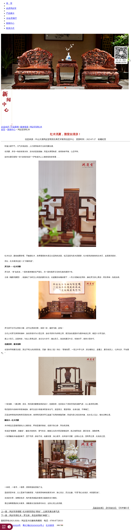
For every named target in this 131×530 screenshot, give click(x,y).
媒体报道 (24, 127)
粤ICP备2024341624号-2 (33, 525)
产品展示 (10, 13)
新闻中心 (10, 23)
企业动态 (5, 127)
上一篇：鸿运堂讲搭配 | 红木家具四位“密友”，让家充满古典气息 (30, 511)
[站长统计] (60, 525)
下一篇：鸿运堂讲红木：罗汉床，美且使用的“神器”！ (25, 515)
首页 (3, 129)
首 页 (9, 3)
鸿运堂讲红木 (36, 127)
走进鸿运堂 (11, 8)
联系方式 (10, 28)
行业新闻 (15, 127)
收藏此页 (102, 139)
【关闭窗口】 (124, 508)
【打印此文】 (111, 508)
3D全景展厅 (11, 18)
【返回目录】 (98, 508)
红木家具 (50, 525)
